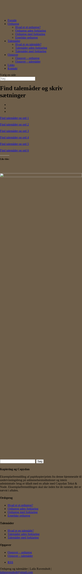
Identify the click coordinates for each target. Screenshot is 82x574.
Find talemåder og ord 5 (14, 144)
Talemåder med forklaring (30, 51)
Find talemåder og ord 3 (14, 131)
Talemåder (14, 41)
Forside (12, 20)
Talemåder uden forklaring (31, 47)
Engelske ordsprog (26, 37)
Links (11, 65)
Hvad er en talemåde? (28, 44)
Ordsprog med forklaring (30, 34)
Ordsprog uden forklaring (30, 30)
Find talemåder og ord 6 (14, 150)
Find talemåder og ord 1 (14, 118)
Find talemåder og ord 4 (14, 137)
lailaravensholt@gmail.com (16, 572)
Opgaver (13, 54)
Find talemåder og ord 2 (14, 124)
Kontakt (12, 68)
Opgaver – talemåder (27, 61)
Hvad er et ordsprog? (28, 27)
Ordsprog (13, 23)
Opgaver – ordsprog (27, 58)
